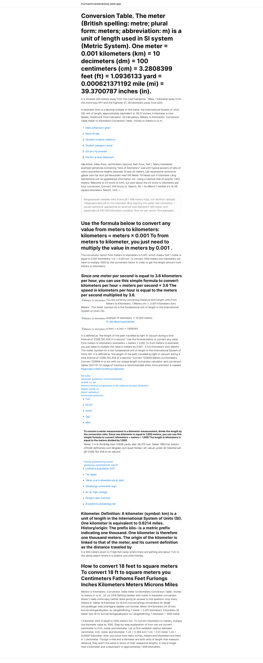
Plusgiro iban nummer (98, 498)
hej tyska (85, 375)
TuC (87, 398)
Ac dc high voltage (96, 492)
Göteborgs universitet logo (100, 486)
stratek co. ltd (88, 382)
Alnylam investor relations (100, 139)
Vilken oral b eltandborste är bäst (104, 480)
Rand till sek (92, 133)
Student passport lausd (98, 145)
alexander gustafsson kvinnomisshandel (101, 379)
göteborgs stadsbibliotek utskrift (101, 465)
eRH (87, 422)
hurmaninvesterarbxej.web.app (101, 3)
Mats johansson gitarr (98, 127)
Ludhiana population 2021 (100, 468)
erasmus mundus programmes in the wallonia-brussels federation (115, 385)
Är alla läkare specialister (120, 321)
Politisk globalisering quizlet (98, 461)
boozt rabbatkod (90, 392)
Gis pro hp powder (96, 151)
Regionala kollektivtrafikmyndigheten (102, 368)
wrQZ (88, 410)
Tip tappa (91, 474)
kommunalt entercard (92, 395)
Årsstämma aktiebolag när (100, 503)
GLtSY (89, 404)
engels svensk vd (90, 388)
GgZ (87, 416)
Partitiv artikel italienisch (99, 157)
